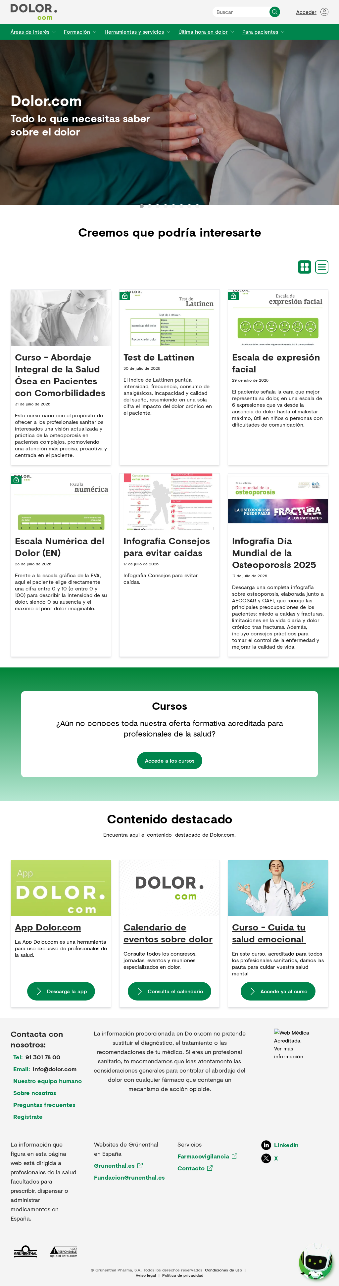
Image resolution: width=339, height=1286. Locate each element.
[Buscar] (274, 12)
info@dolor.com (54, 1069)
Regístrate (28, 1116)
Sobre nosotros (34, 1092)
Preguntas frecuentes (44, 1104)
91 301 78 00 (42, 1057)
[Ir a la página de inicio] (34, 12)
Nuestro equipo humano (47, 1081)
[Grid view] (304, 267)
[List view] (321, 267)
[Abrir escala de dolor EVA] (315, 1261)
